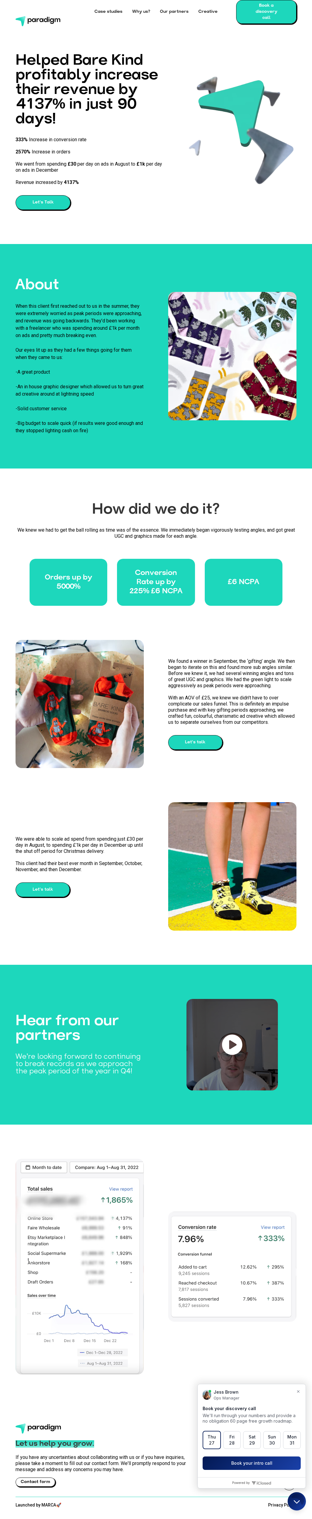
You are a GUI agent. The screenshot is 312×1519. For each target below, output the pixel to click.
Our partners (174, 11)
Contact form (35, 1482)
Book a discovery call (266, 11)
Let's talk (195, 742)
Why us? (141, 11)
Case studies (108, 11)
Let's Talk (43, 202)
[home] (46, 12)
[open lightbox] (232, 1044)
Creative (208, 11)
